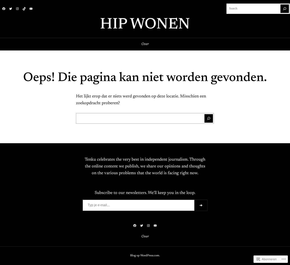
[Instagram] (17, 8)
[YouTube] (31, 8)
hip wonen (145, 24)
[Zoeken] (208, 118)
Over (145, 44)
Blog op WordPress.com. (145, 255)
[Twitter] (10, 8)
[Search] (284, 8)
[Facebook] (4, 8)
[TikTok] (24, 8)
